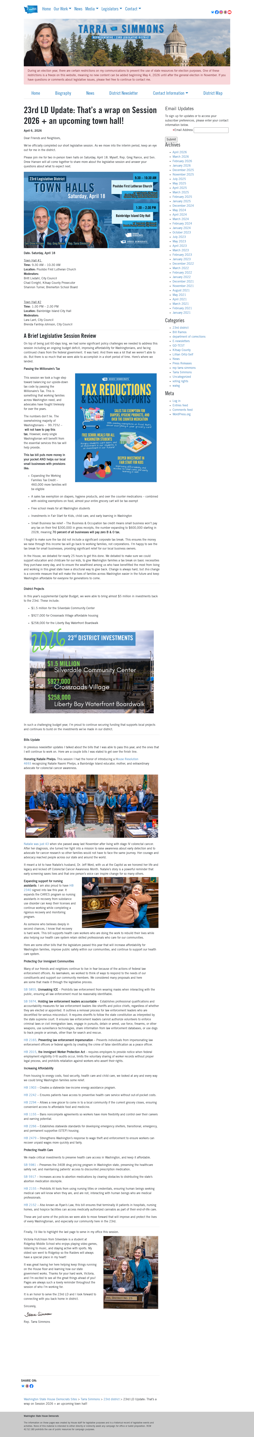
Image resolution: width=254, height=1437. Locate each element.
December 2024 (183, 205)
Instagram (221, 12)
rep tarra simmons (184, 368)
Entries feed (180, 405)
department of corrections (189, 336)
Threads (226, 12)
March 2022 (181, 268)
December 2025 (183, 170)
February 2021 (182, 308)
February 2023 (182, 254)
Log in (177, 401)
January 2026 (182, 165)
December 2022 (183, 263)
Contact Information (168, 94)
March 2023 (181, 250)
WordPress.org (182, 414)
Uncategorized (182, 376)
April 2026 (180, 152)
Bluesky (23, 1386)
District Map (213, 94)
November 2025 (183, 174)
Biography (63, 94)
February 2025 (182, 197)
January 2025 (182, 201)
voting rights (180, 381)
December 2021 (183, 281)
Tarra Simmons (182, 372)
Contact (131, 9)
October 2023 (182, 232)
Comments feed (183, 410)
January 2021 (182, 312)
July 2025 (179, 179)
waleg (176, 385)
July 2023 (179, 237)
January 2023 (182, 259)
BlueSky (213, 12)
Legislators (110, 9)
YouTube (230, 12)
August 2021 (181, 290)
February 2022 (182, 272)
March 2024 (181, 219)
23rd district (181, 327)
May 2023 (179, 241)
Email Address (183, 130)
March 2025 (181, 192)
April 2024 (180, 214)
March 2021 (181, 304)
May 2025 (179, 183)
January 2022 (182, 277)
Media (90, 9)
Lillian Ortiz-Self (183, 354)
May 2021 (179, 295)
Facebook (217, 12)
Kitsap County (182, 350)
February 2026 (182, 161)
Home (46, 9)
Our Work (61, 9)
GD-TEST (179, 345)
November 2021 (183, 286)
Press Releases (182, 363)
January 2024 (182, 228)
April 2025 (180, 188)
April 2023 (180, 246)
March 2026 (181, 156)
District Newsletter (123, 94)
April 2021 (180, 299)
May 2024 (179, 210)
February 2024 (182, 223)
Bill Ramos (180, 332)
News (78, 9)
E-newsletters (181, 341)
